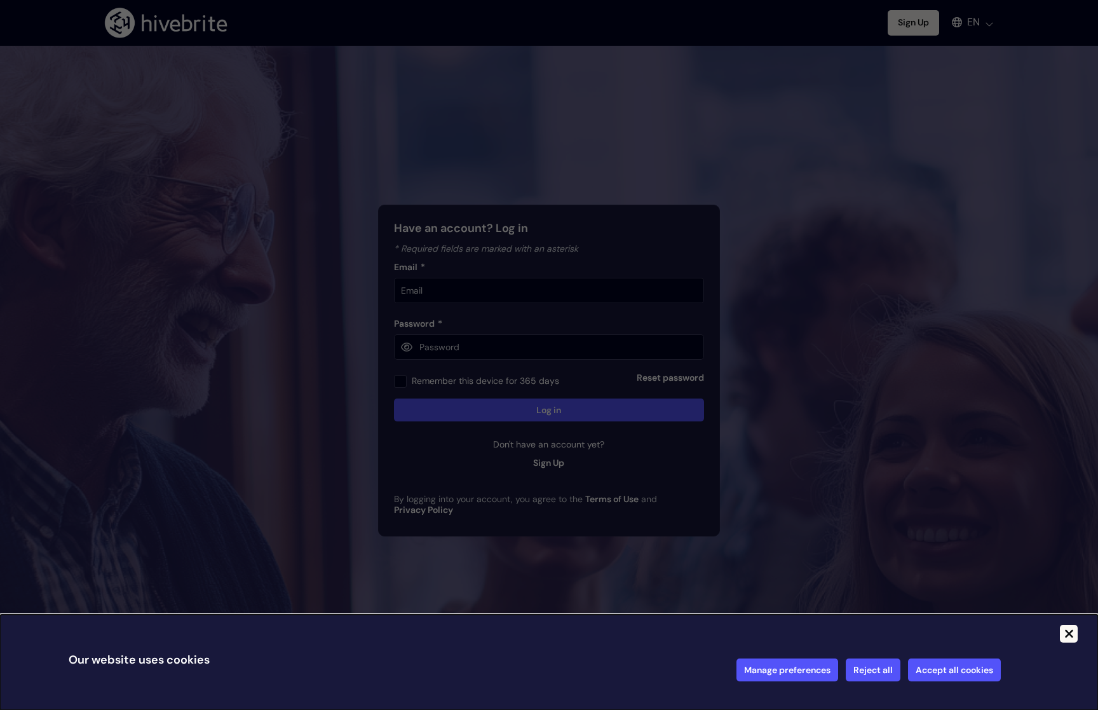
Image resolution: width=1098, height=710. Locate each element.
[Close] (1069, 634)
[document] (549, 662)
